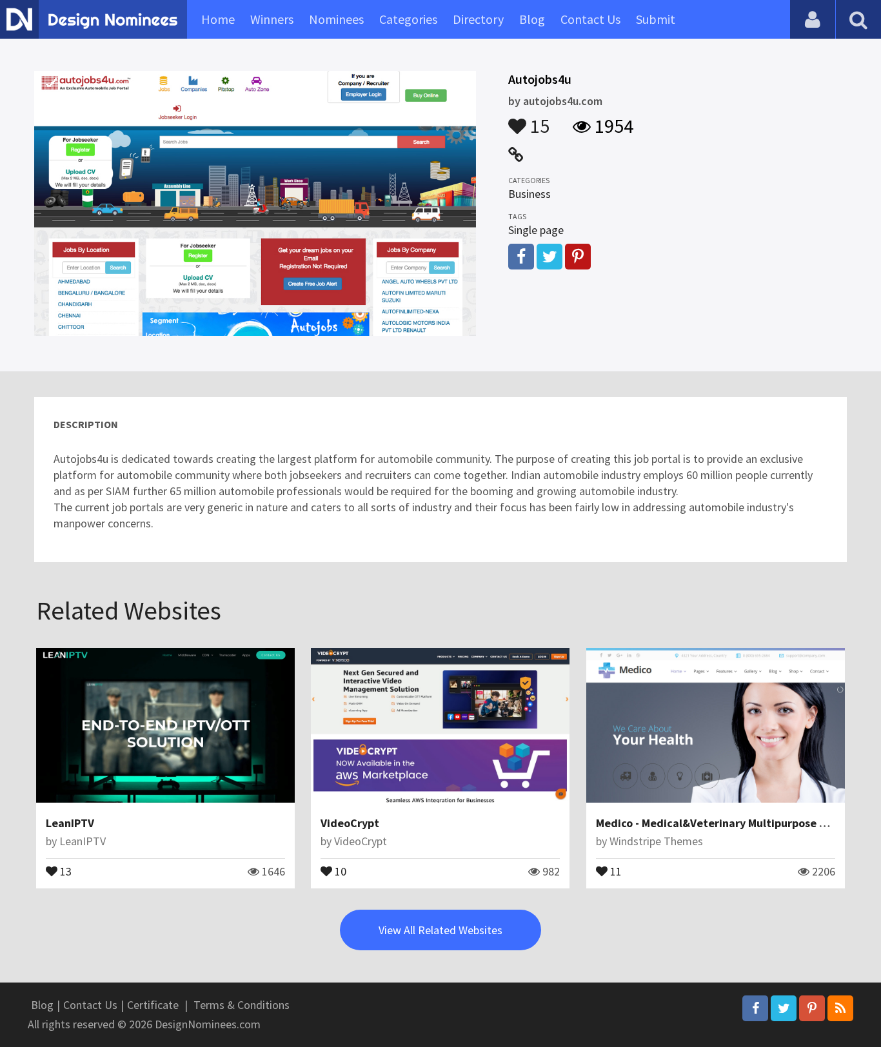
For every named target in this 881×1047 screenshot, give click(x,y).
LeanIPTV (70, 823)
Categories (408, 19)
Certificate (153, 1004)
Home (218, 19)
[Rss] (840, 1008)
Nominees (336, 19)
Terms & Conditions (241, 1004)
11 (615, 870)
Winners (271, 19)
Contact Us (590, 19)
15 (537, 119)
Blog (532, 19)
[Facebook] (755, 1008)
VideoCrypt (350, 823)
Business (529, 193)
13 (64, 870)
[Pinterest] (812, 1008)
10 (339, 870)
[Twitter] (784, 1008)
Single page (536, 229)
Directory (478, 19)
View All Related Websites (440, 930)
